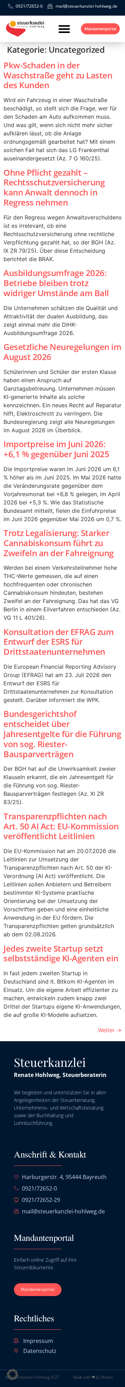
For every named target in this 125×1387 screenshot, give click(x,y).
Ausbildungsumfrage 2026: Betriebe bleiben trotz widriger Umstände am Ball (56, 283)
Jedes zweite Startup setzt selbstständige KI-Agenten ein (60, 953)
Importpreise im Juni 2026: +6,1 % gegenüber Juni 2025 (56, 449)
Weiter (110, 1030)
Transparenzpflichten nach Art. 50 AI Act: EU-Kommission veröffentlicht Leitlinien (61, 826)
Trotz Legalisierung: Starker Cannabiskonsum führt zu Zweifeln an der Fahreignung (58, 543)
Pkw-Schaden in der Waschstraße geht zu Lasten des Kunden (57, 75)
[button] (64, 28)
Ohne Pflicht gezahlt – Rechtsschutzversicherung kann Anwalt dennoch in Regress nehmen (54, 187)
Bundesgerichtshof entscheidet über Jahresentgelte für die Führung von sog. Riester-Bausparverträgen (62, 733)
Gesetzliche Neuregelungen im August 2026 (62, 351)
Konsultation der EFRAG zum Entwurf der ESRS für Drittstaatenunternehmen (58, 642)
